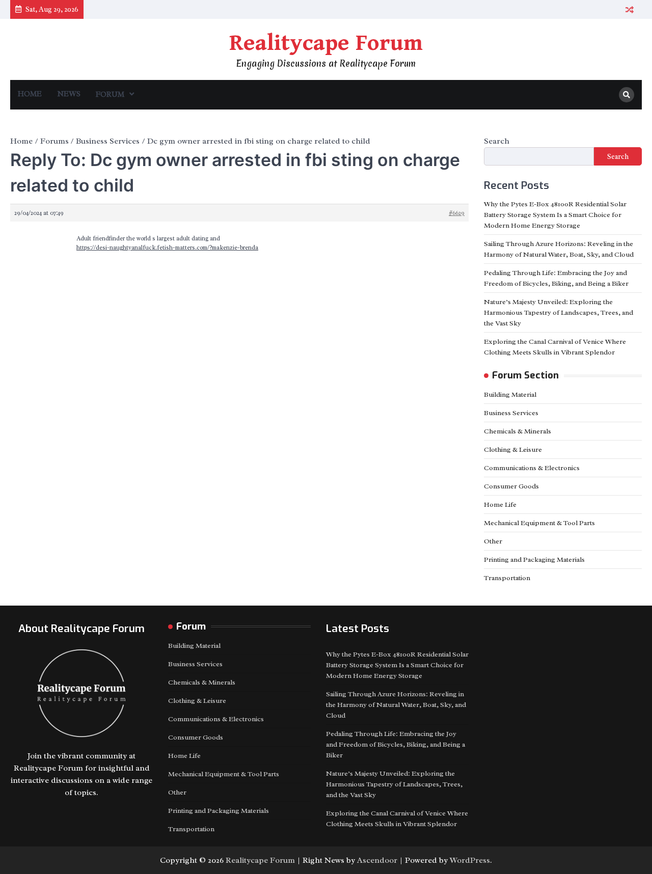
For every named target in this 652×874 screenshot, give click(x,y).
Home (30, 94)
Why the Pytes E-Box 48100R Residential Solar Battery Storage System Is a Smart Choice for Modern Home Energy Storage (555, 215)
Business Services (511, 412)
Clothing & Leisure (513, 449)
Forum (110, 94)
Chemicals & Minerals (517, 431)
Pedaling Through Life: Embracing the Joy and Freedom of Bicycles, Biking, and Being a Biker (395, 744)
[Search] (626, 94)
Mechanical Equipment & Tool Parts (539, 522)
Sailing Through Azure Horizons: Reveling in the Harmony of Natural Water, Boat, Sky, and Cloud (396, 705)
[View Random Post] (629, 9)
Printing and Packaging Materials (534, 559)
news (68, 94)
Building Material (510, 394)
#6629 (457, 213)
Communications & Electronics (532, 467)
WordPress (470, 860)
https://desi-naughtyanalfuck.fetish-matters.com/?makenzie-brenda (167, 247)
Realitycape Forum (326, 43)
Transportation (507, 577)
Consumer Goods (511, 486)
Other (493, 541)
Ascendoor (377, 860)
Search (496, 141)
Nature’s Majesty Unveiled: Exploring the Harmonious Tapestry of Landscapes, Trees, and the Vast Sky (558, 312)
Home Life (500, 504)
